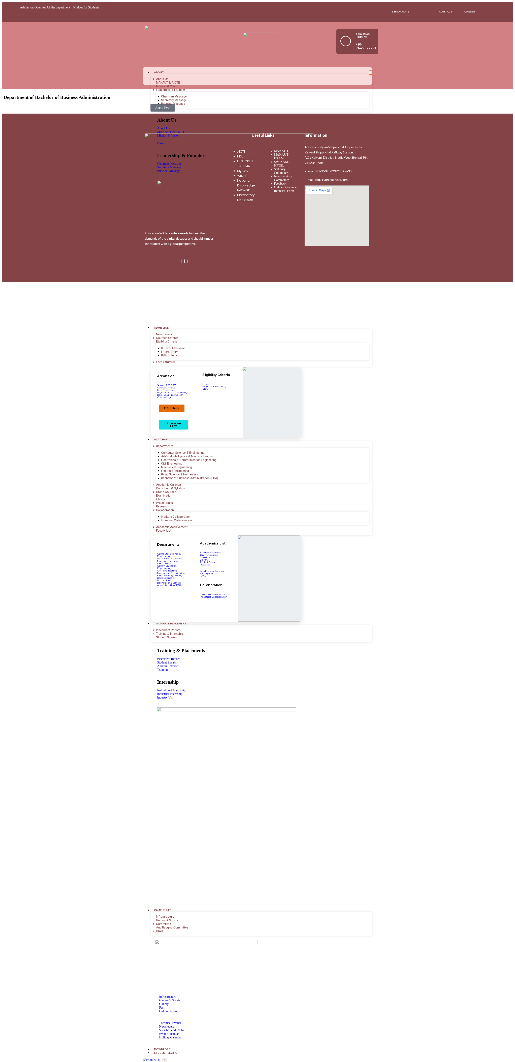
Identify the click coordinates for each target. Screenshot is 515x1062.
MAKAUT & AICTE (168, 82)
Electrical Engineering (175, 471)
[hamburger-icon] (370, 72)
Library (160, 499)
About (159, 72)
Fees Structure (166, 362)
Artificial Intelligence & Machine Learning (187, 456)
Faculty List (163, 530)
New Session (164, 334)
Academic (161, 439)
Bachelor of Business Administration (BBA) (189, 478)
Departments (164, 446)
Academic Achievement (171, 527)
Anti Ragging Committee (172, 927)
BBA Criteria (169, 355)
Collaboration (165, 510)
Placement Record (168, 630)
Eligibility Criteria (166, 341)
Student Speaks (166, 637)
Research (162, 506)
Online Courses (166, 492)
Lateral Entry (169, 352)
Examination (164, 495)
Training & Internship (169, 634)
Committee (163, 924)
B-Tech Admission (173, 348)
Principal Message (173, 104)
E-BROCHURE (400, 11)
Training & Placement (170, 623)
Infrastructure (165, 916)
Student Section (166, 1052)
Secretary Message (174, 100)
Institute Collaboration (176, 517)
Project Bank (164, 503)
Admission (161, 327)
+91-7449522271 (366, 46)
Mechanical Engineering (176, 467)
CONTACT (445, 11)
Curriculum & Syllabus (170, 488)
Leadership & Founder (170, 90)
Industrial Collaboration (176, 520)
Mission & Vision (167, 86)
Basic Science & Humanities (179, 474)
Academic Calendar (169, 484)
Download (162, 1049)
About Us (162, 79)
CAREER (469, 11)
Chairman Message (174, 96)
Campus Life (162, 910)
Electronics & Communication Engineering (188, 460)
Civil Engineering (171, 463)
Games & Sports (167, 920)
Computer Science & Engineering (182, 452)
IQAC (159, 931)
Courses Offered (167, 338)
